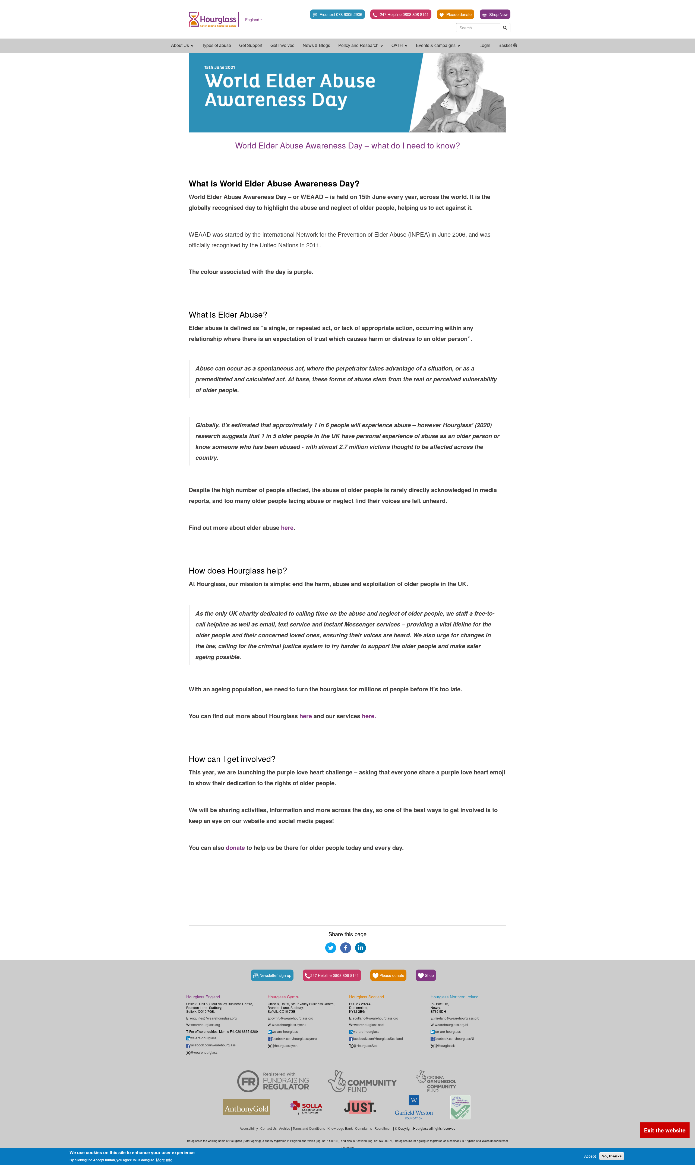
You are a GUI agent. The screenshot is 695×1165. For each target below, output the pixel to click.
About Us (180, 45)
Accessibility (249, 1128)
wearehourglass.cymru (289, 1024)
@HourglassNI (445, 1045)
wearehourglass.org (205, 1024)
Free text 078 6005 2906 (341, 14)
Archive (284, 1128)
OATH (397, 45)
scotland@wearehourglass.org (375, 1018)
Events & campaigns (436, 45)
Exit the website (664, 1130)
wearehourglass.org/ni (451, 1024)
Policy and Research (359, 45)
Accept (590, 1156)
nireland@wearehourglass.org (456, 1018)
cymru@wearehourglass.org (292, 1018)
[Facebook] (345, 947)
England (252, 19)
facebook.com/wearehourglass (213, 1045)
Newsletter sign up (274, 975)
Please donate (459, 14)
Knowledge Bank (340, 1128)
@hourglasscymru (285, 1045)
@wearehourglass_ (204, 1052)
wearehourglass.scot (368, 1024)
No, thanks (612, 1156)
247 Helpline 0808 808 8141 (404, 14)
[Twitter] (330, 947)
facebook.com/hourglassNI (454, 1038)
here (287, 527)
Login (484, 45)
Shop (429, 975)
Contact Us (268, 1128)
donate (235, 847)
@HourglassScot (365, 1045)
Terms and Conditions (309, 1128)
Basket (505, 45)
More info (164, 1159)
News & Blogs (316, 45)
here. (369, 715)
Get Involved (282, 45)
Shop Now (498, 14)
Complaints (363, 1128)
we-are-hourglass (203, 1038)
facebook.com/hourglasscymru (294, 1038)
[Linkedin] (360, 947)
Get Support (250, 45)
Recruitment (383, 1128)
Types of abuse (216, 45)
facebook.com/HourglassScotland (378, 1038)
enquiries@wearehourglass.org (213, 1018)
